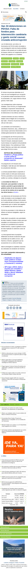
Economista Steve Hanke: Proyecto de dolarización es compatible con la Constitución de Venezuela (13, 420)
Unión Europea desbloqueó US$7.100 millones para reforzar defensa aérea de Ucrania (14, 472)
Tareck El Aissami (6, 66)
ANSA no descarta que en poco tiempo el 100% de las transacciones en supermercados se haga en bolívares (14, 355)
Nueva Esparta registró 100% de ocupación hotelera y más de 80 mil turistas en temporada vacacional (13, 379)
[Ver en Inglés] (25, 1)
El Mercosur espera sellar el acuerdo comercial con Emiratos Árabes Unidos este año (14, 373)
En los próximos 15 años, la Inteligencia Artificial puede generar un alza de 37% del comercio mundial (14, 348)
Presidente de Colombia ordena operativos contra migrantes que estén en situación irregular (14, 489)
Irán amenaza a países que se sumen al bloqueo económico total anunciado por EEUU (14, 467)
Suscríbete (15, 8)
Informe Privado (8, 8)
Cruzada (22, 58)
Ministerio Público (6, 64)
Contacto (22, 8)
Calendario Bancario (6, 537)
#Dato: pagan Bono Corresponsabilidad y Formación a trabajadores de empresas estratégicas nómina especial (12, 361)
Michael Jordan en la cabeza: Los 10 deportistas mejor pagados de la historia (14, 425)
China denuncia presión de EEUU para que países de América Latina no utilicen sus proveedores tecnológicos (13, 461)
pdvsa (21, 64)
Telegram (4, 300)
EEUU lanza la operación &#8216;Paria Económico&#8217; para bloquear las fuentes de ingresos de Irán (14, 483)
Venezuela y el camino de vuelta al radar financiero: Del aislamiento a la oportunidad (13, 408)
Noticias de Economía (7, 58)
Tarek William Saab (15, 66)
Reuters (16, 192)
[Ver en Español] (26, 1)
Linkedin (6, 562)
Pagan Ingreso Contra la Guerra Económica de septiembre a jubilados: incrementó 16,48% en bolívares (14, 368)
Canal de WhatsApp (16, 298)
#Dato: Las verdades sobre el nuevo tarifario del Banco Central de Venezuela (14, 413)
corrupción (15, 58)
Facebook (18, 300)
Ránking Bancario (5, 527)
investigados (19, 61)
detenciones (4, 61)
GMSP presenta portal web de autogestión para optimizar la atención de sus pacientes (14, 477)
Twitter (13, 300)
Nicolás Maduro (15, 64)
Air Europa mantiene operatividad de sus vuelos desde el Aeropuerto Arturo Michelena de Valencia (14, 431)
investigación (12, 61)
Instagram (9, 300)
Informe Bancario (5, 530)
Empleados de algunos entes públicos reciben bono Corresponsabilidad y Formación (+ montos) (14, 260)
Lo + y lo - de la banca (6, 533)
